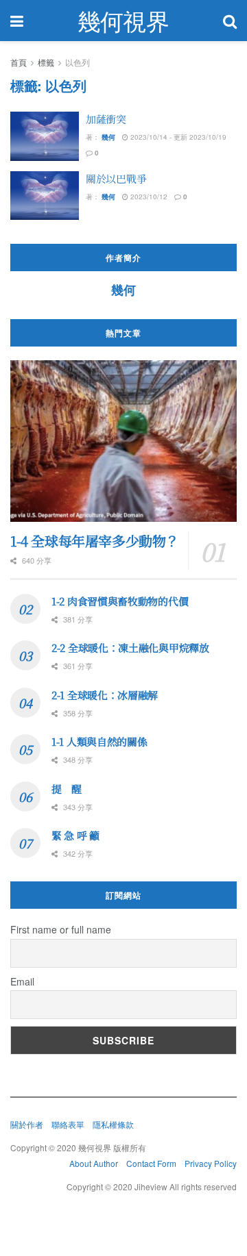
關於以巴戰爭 (116, 178)
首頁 (18, 62)
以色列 (77, 62)
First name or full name (60, 929)
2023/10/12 (147, 196)
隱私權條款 (113, 1124)
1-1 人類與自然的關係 (99, 741)
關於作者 (26, 1124)
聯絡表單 (67, 1124)
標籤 (46, 62)
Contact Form (151, 1163)
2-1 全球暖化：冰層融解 (104, 695)
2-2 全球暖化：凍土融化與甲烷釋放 (130, 647)
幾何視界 (123, 20)
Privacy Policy (211, 1163)
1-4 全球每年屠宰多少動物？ (94, 541)
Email (22, 981)
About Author (93, 1163)
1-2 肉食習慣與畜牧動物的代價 (119, 601)
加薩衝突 (106, 119)
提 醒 (66, 788)
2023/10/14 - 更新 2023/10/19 (177, 137)
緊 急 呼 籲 (75, 835)
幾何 (108, 137)
